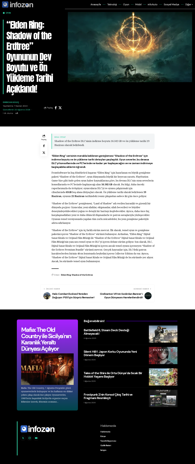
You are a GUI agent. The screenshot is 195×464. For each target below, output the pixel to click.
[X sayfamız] (23, 438)
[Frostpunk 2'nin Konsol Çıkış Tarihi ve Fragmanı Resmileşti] (163, 398)
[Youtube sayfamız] (36, 438)
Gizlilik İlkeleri (105, 445)
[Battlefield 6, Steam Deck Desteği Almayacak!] (163, 334)
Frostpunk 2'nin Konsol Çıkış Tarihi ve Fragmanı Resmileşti (108, 396)
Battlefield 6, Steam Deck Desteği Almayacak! (106, 332)
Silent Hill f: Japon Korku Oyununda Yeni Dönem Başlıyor (110, 353)
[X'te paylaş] (60, 107)
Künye (103, 436)
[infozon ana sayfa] (17, 4)
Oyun (8, 13)
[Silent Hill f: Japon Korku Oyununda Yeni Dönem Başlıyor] (163, 355)
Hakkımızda (105, 432)
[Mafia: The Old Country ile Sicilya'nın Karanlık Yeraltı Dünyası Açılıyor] (47, 369)
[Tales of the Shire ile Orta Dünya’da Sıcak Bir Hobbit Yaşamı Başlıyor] (163, 377)
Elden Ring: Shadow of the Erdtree (77, 275)
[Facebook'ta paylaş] (56, 107)
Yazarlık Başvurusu (108, 441)
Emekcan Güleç (11, 102)
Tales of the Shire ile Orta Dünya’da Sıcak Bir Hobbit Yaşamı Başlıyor (113, 375)
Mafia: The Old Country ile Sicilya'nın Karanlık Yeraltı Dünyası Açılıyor (46, 339)
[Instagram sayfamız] (29, 438)
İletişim (103, 450)
